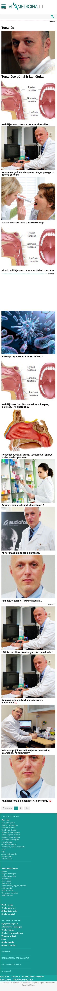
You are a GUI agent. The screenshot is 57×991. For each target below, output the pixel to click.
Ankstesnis (7, 808)
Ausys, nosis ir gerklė (9, 854)
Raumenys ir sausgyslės (10, 840)
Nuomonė (6, 971)
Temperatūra (6, 879)
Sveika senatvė (8, 914)
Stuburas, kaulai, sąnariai (10, 837)
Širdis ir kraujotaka (8, 823)
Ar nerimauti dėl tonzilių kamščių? (20, 553)
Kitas (27, 808)
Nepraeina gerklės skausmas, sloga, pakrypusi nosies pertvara (27, 173)
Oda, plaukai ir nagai (8, 844)
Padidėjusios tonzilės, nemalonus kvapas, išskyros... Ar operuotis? (25, 405)
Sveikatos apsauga (11, 965)
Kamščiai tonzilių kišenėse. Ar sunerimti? (25, 800)
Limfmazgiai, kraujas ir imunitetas (13, 847)
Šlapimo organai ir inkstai (10, 835)
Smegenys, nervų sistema (10, 832)
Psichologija (7, 905)
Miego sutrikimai (7, 891)
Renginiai (6, 951)
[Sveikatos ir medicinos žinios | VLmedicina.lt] (26, 6)
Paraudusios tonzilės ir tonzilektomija (22, 222)
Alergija (4, 871)
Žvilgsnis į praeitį (9, 911)
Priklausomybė (6, 888)
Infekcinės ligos (7, 895)
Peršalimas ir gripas (8, 876)
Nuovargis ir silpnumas (9, 893)
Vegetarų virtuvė (8, 936)
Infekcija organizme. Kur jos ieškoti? (22, 356)
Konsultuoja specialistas (15, 958)
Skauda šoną (6, 883)
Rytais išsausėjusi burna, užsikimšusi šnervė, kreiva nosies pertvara (27, 456)
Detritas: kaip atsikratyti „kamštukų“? (22, 505)
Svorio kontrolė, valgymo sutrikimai (13, 886)
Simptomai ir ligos (9, 868)
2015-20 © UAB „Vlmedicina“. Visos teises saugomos (20, 983)
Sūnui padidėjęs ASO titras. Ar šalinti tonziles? (27, 270)
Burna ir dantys (6, 856)
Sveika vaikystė (8, 908)
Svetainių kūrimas (28, 985)
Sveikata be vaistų (10, 920)
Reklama (52, 21)
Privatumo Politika (23, 980)
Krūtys (3, 849)
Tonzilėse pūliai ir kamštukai (22, 76)
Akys (3, 852)
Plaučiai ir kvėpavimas (9, 825)
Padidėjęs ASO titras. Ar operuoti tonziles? (25, 124)
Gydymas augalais (9, 924)
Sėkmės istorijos (8, 945)
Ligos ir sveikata (10, 816)
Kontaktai (5, 980)
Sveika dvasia (7, 942)
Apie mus (15, 977)
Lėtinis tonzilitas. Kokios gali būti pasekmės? (27, 652)
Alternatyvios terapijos (11, 927)
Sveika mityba (7, 930)
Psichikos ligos (6, 859)
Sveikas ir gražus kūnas (12, 933)
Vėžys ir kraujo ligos (8, 874)
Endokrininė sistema (8, 830)
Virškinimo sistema (8, 828)
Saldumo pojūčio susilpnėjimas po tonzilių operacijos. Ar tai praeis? (25, 751)
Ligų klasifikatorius (33, 977)
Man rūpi (5, 820)
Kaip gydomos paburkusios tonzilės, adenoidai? (22, 701)
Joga (3, 939)
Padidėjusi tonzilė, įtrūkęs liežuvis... (21, 600)
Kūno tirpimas (6, 881)
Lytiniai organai (7, 842)
